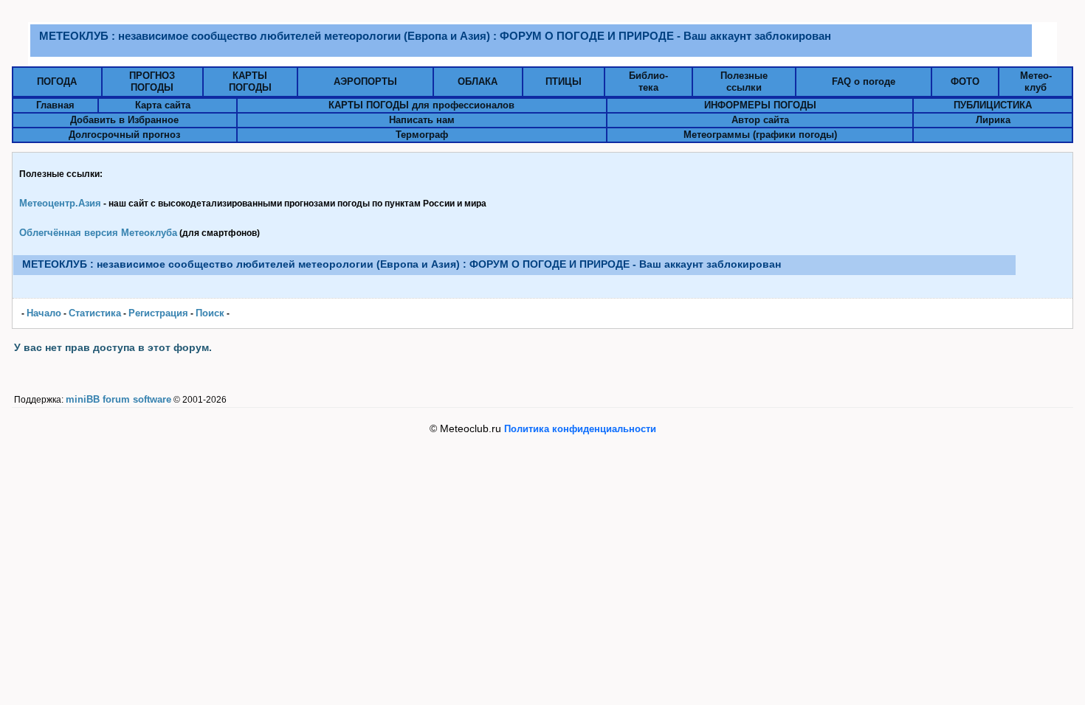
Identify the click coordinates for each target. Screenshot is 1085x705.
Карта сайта (162, 105)
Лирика (993, 119)
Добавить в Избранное (124, 119)
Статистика (95, 313)
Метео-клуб (1036, 81)
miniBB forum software (118, 399)
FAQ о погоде (863, 81)
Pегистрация (158, 313)
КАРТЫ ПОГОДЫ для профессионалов (421, 105)
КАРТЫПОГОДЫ (250, 81)
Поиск (210, 313)
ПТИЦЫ (563, 81)
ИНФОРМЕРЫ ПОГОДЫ (760, 105)
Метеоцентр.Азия (60, 203)
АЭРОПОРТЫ (365, 81)
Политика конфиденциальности (580, 428)
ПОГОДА (57, 81)
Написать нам (422, 119)
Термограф (422, 134)
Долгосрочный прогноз (124, 134)
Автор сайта (760, 119)
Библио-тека (648, 81)
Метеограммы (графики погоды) (760, 134)
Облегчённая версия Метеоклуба (98, 232)
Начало (44, 313)
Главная (55, 105)
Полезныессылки (744, 81)
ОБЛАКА (477, 81)
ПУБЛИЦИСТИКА (993, 105)
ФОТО (965, 81)
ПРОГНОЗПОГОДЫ (152, 81)
